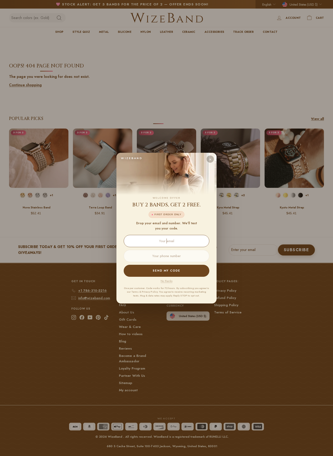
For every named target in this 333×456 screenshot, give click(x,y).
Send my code (166, 270)
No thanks (166, 281)
